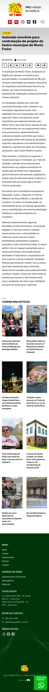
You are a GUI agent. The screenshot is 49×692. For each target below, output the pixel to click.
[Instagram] (23, 22)
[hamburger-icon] (42, 22)
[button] (16, 22)
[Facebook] (34, 22)
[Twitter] (29, 22)
